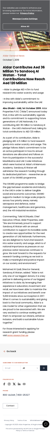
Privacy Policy (9, 420)
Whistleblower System (38, 420)
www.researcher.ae (17, 335)
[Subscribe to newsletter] (43, 368)
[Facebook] (4, 384)
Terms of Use (22, 420)
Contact (10, 405)
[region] (25, 16)
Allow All (25, 26)
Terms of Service (28, 431)
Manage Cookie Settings (25, 18)
